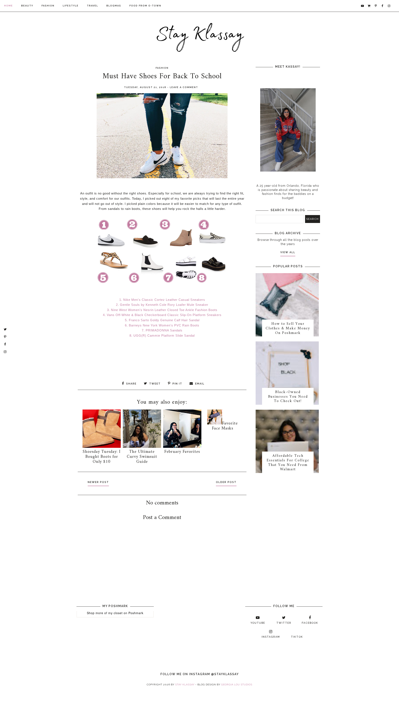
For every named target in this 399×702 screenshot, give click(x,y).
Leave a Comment (184, 87)
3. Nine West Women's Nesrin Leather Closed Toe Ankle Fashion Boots (162, 310)
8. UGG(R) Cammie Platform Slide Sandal (162, 335)
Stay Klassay (185, 684)
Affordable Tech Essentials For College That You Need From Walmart (288, 463)
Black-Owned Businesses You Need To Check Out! (288, 396)
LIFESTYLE (71, 5)
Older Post (226, 482)
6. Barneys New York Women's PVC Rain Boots (162, 325)
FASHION (48, 5)
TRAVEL (92, 5)
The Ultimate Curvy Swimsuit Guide (142, 457)
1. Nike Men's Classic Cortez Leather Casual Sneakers (162, 299)
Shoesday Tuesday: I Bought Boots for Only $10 (102, 457)
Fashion (162, 68)
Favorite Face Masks (225, 426)
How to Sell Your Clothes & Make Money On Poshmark (288, 328)
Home (8, 5)
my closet (115, 613)
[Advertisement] (178, 573)
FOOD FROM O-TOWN (145, 5)
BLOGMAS (113, 5)
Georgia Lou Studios (236, 684)
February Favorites (182, 452)
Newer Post (98, 482)
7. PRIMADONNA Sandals (162, 330)
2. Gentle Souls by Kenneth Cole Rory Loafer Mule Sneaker (162, 304)
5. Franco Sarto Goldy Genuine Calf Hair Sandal (162, 320)
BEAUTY (27, 5)
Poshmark (135, 613)
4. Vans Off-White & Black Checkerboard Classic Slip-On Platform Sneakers (162, 315)
